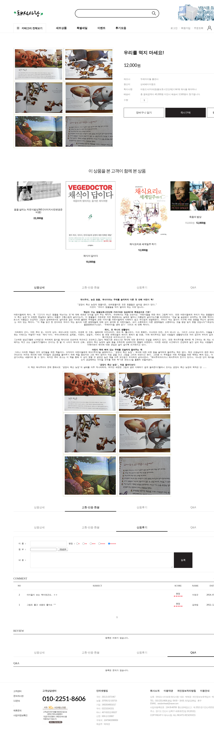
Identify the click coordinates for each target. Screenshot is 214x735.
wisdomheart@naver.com (167, 703)
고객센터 (17, 691)
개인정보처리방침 (186, 690)
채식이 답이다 (90, 255)
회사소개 (154, 690)
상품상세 (39, 287)
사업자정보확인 (20, 715)
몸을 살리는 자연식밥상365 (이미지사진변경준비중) (38, 211)
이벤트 (101, 28)
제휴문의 (17, 710)
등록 (183, 560)
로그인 (174, 28)
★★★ (93, 543)
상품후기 (142, 287)
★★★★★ (113, 543)
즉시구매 (186, 112)
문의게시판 (18, 696)
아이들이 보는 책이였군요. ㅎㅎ (42, 595)
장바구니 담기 (144, 112)
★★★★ (102, 543)
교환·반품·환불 (90, 287)
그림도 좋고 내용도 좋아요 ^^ (41, 605)
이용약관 (168, 690)
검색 (154, 13)
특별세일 (82, 28)
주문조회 (198, 28)
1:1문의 (16, 701)
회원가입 (185, 28)
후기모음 (121, 28)
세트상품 (61, 28)
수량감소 (156, 100)
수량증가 (150, 100)
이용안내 (204, 690)
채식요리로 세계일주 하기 (143, 244)
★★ (86, 543)
